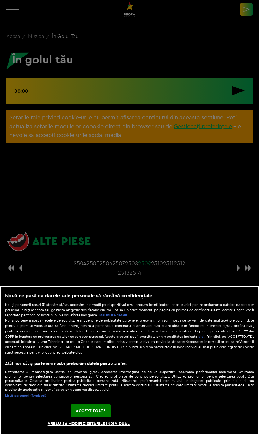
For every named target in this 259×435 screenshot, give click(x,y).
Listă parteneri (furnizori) (25, 395)
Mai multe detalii (113, 315)
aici (201, 336)
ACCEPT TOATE (91, 410)
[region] (129, 360)
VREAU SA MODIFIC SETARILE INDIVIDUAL (89, 423)
